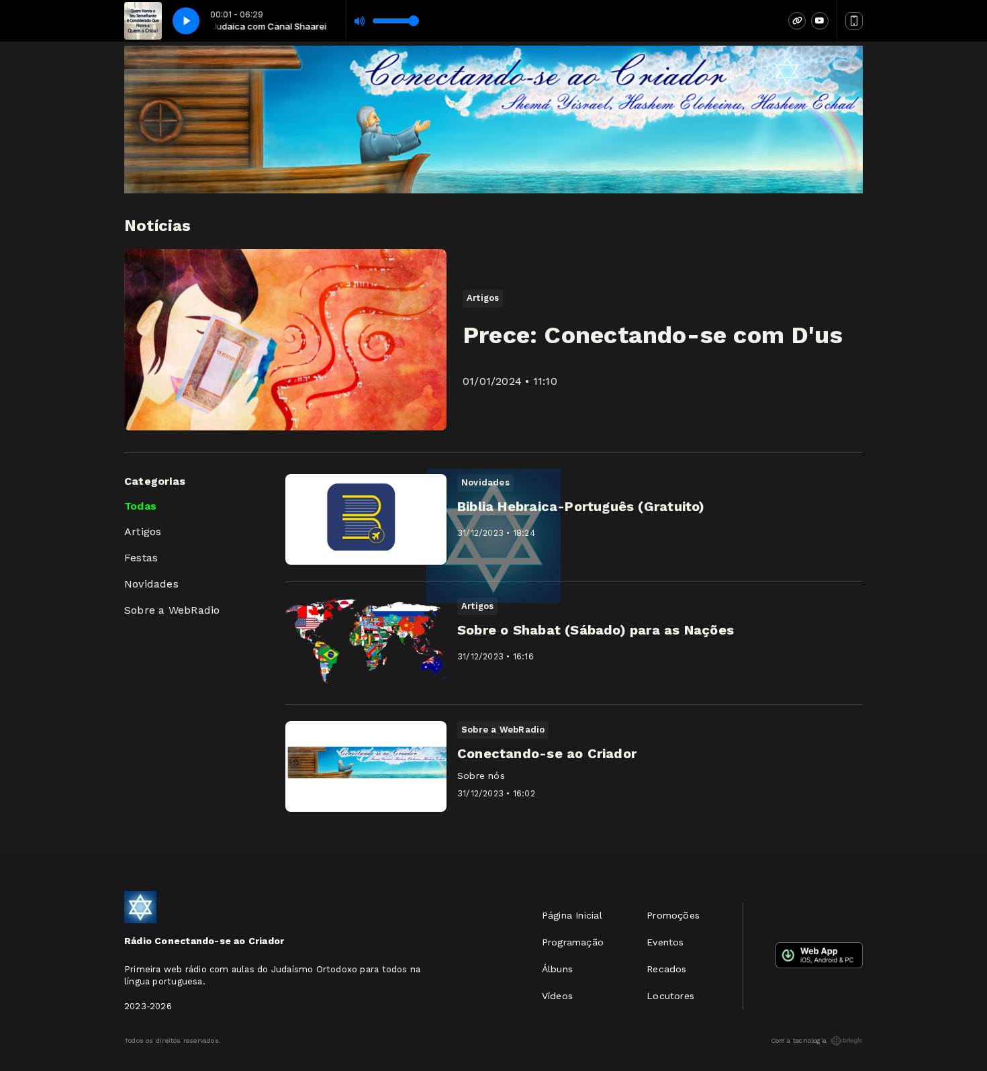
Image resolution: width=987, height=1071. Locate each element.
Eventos (665, 942)
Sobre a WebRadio (172, 610)
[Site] (797, 21)
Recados (666, 969)
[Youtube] (820, 21)
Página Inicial (572, 915)
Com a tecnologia (799, 1040)
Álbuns (557, 969)
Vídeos (557, 995)
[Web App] (854, 21)
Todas (140, 506)
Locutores (670, 995)
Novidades (151, 583)
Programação (573, 942)
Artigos (142, 531)
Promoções (673, 915)
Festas (141, 557)
